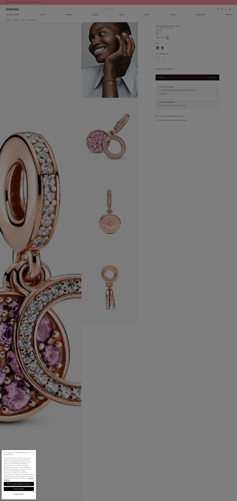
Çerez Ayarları (19, 494)
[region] (18, 475)
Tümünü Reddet (18, 489)
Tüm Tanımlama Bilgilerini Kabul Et (19, 484)
